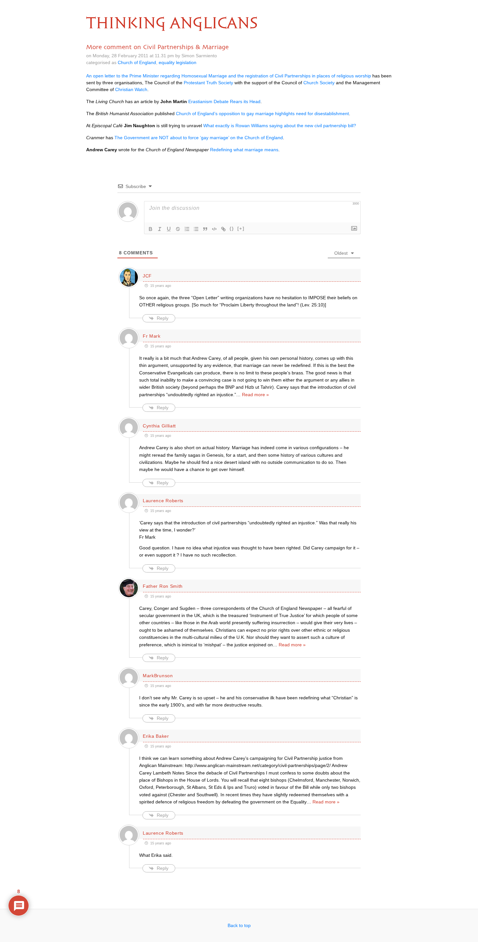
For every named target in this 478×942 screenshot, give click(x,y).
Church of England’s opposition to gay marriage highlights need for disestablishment (262, 113)
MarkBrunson (158, 675)
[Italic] (159, 229)
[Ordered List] (187, 229)
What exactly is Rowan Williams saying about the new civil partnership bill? (279, 125)
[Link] (223, 229)
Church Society (319, 82)
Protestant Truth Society (208, 82)
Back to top (239, 925)
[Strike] (177, 229)
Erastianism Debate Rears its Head (224, 101)
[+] (241, 228)
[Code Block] (214, 229)
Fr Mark (152, 336)
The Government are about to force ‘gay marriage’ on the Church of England (198, 137)
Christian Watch (131, 89)
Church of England (137, 62)
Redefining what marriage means (244, 149)
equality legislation (177, 62)
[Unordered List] (196, 229)
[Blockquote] (205, 229)
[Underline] (168, 229)
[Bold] (150, 229)
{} (232, 228)
